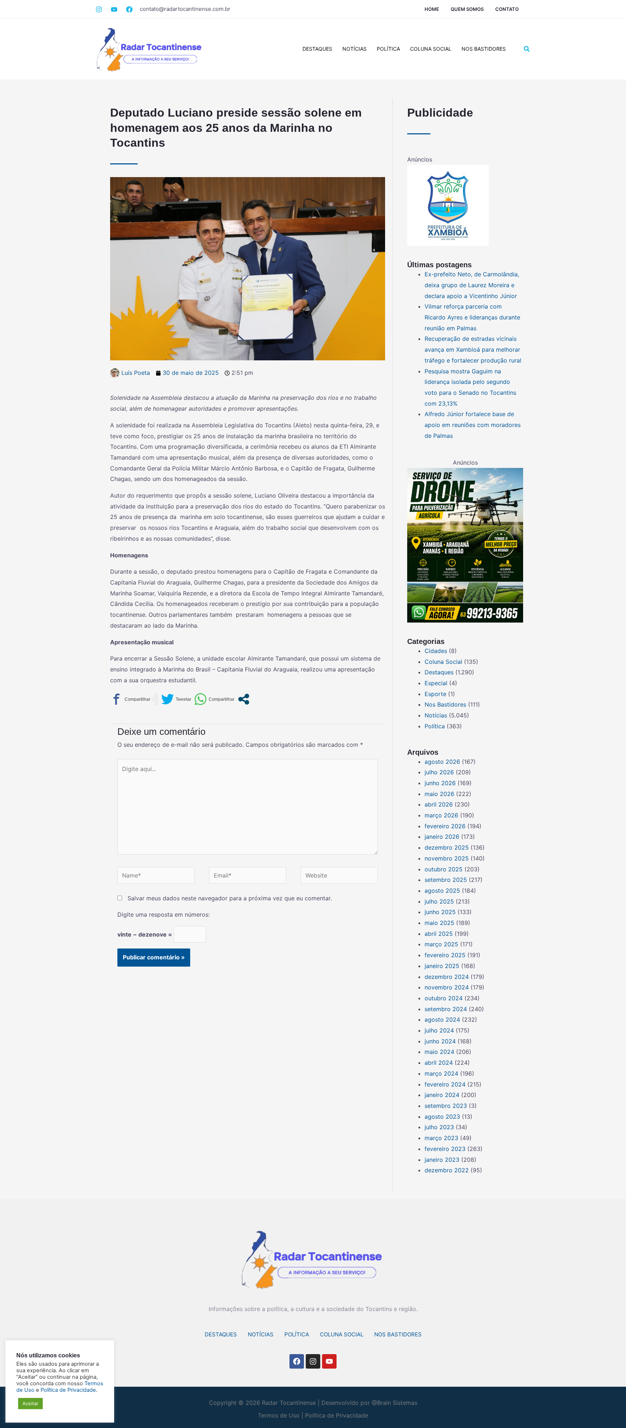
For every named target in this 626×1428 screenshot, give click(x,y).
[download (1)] (448, 205)
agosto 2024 (442, 1019)
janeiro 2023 (442, 1159)
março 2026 (441, 815)
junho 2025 (440, 912)
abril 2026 (439, 804)
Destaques (317, 49)
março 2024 (441, 1073)
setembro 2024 (446, 1009)
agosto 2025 (442, 890)
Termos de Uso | (280, 1415)
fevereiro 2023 (445, 1148)
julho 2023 (439, 1127)
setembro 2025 (446, 879)
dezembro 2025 (447, 847)
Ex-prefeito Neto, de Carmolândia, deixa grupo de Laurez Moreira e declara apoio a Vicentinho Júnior (472, 285)
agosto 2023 (442, 1116)
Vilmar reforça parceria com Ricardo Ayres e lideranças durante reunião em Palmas (472, 317)
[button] (527, 49)
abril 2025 (439, 933)
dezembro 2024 (447, 976)
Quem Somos (467, 9)
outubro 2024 (444, 998)
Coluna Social (430, 49)
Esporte (435, 694)
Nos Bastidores (484, 49)
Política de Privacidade (336, 1415)
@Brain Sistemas (394, 1402)
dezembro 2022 (447, 1170)
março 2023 (441, 1138)
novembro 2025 (447, 858)
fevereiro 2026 (445, 826)
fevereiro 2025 (445, 955)
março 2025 (441, 944)
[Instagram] (99, 9)
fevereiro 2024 (445, 1084)
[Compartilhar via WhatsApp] (214, 699)
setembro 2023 (446, 1105)
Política (388, 49)
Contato (507, 9)
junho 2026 (440, 783)
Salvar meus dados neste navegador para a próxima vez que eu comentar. (230, 898)
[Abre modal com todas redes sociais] (243, 699)
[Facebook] (114, 9)
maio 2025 (439, 922)
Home (432, 9)
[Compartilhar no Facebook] (130, 699)
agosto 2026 (442, 761)
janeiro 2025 (442, 966)
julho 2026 (439, 772)
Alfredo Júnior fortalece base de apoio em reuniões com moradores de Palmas (473, 424)
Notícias (354, 49)
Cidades (436, 650)
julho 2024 (439, 1030)
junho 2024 (440, 1041)
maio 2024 (439, 1051)
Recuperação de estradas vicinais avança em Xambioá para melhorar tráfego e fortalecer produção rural (473, 349)
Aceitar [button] (30, 1403)
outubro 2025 (444, 869)
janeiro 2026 (442, 836)
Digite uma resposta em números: (163, 914)
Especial (436, 683)
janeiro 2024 (442, 1094)
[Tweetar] (176, 699)
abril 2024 (439, 1062)
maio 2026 (439, 793)
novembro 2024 (447, 987)
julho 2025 (439, 901)
